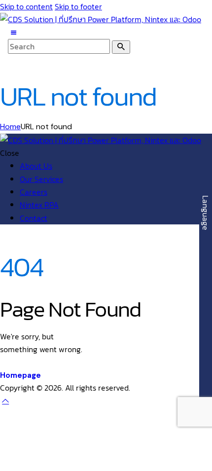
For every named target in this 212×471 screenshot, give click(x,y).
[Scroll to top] (5, 400)
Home (10, 126)
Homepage (20, 375)
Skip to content (26, 6)
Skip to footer (78, 6)
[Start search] (121, 47)
